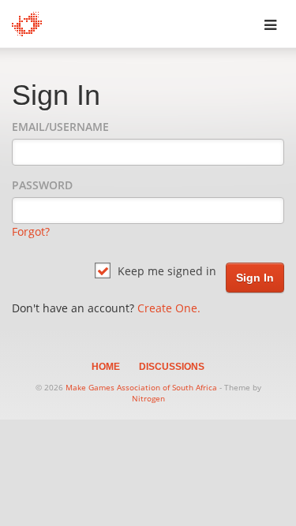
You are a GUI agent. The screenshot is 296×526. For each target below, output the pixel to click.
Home (106, 366)
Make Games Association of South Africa (141, 387)
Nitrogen (148, 398)
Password (42, 184)
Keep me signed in (165, 270)
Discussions (171, 366)
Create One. (168, 307)
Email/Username (60, 126)
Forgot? (31, 231)
